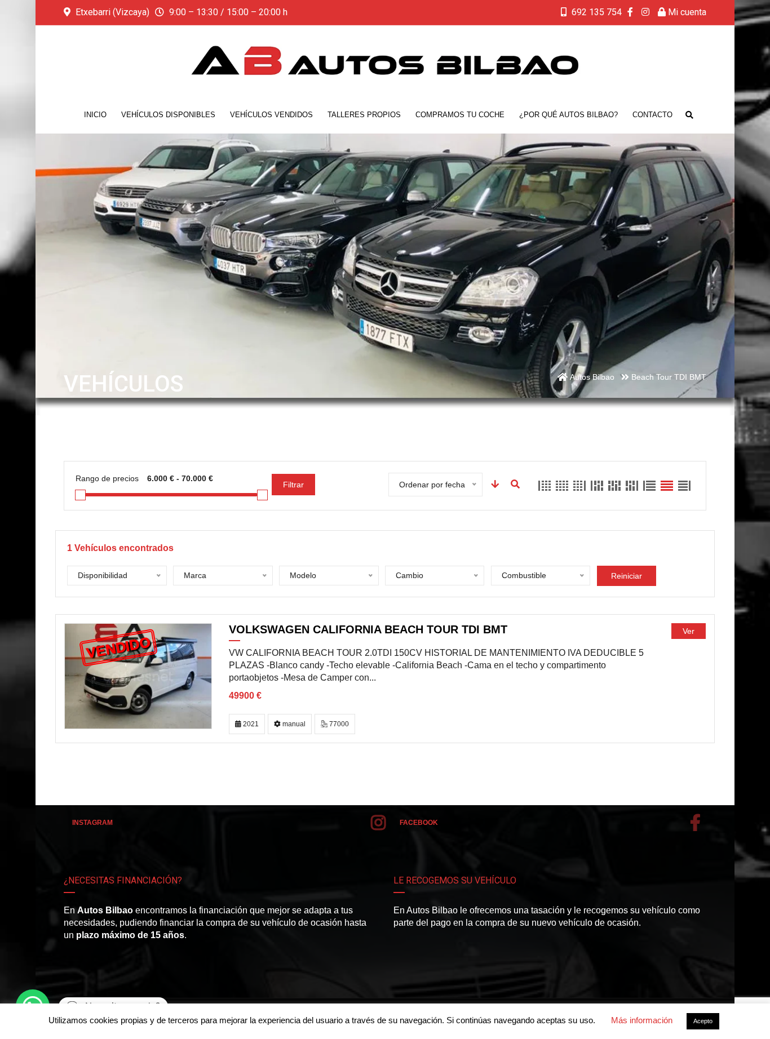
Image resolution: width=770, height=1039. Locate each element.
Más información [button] (641, 1020)
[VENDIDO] (138, 675)
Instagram (92, 823)
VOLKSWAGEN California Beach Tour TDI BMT (368, 629)
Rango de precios (107, 478)
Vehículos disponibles (168, 114)
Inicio (95, 114)
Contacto (652, 114)
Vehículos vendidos (271, 114)
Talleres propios (364, 114)
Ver (688, 631)
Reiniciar (626, 575)
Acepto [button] (703, 1021)
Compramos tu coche (460, 114)
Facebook (419, 823)
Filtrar (293, 484)
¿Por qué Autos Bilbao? (568, 114)
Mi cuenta (686, 12)
